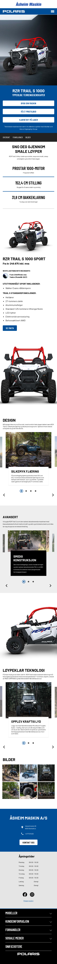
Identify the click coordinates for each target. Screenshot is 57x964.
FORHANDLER (12, 930)
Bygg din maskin (28, 103)
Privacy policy (28, 901)
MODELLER (11, 913)
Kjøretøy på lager (28, 119)
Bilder (28, 137)
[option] (28, 459)
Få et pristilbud (28, 111)
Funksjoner (18, 137)
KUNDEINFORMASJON (17, 921)
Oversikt (6, 137)
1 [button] (21, 491)
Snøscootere (13, 946)
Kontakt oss (28, 842)
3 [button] (31, 491)
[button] (4, 495)
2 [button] (26, 491)
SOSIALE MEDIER (14, 938)
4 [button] (35, 491)
